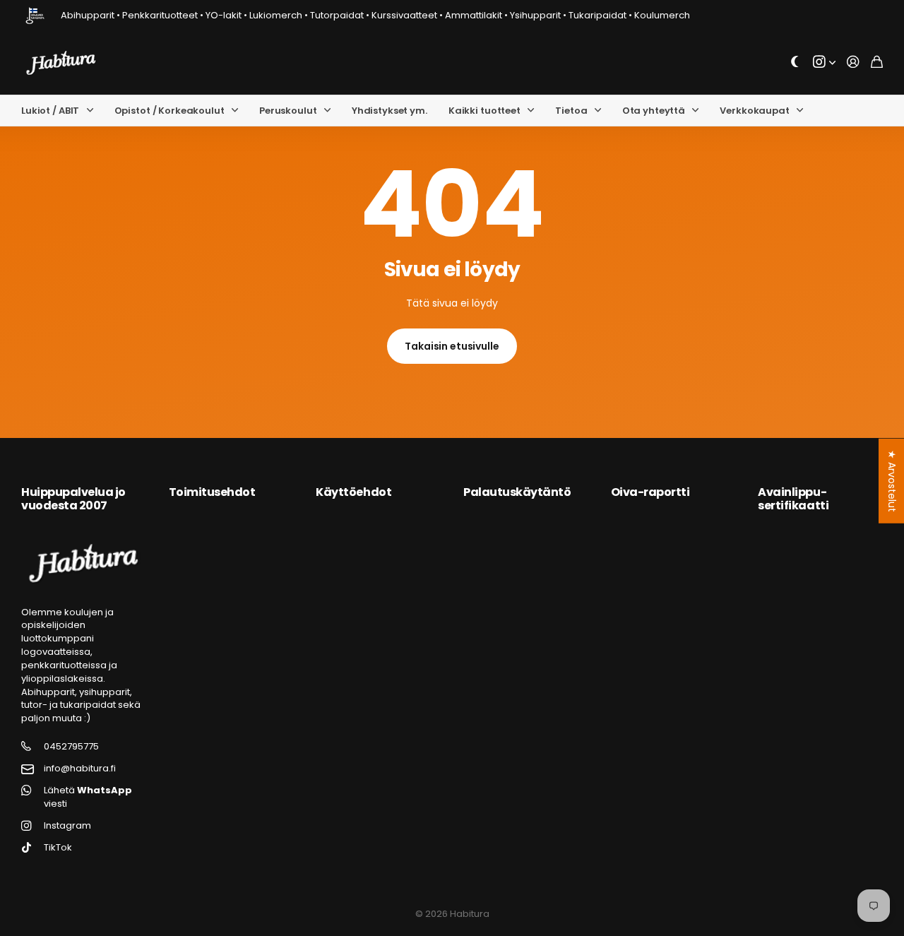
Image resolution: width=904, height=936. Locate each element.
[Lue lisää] (824, 62)
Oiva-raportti (650, 492)
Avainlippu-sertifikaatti (793, 498)
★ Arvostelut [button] (892, 480)
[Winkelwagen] (877, 62)
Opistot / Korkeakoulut (169, 110)
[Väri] (795, 62)
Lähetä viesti (88, 797)
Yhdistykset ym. (389, 110)
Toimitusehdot (212, 492)
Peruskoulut (288, 110)
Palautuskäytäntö (517, 492)
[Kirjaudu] (853, 62)
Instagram (67, 825)
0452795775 (71, 746)
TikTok (58, 847)
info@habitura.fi (80, 768)
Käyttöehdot (353, 492)
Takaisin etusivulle (452, 346)
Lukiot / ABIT (50, 110)
